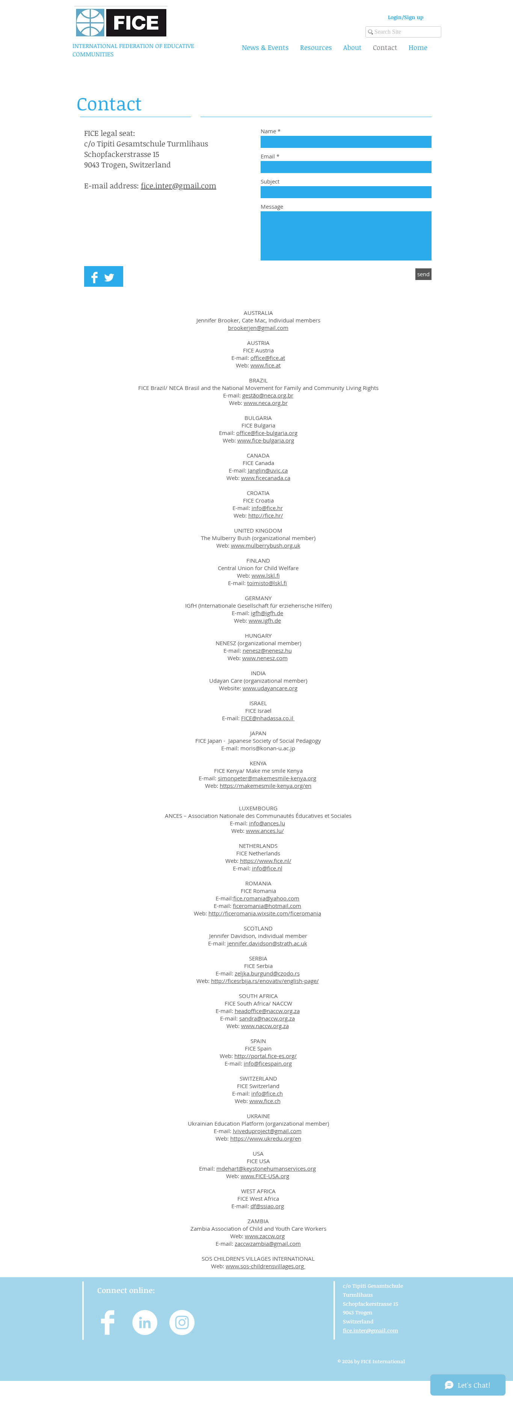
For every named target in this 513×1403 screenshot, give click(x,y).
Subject (270, 181)
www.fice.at (265, 365)
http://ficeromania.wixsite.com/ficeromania (264, 913)
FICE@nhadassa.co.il (268, 718)
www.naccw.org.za (265, 1026)
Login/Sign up (406, 17)
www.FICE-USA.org (265, 1176)
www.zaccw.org (265, 1236)
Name (268, 131)
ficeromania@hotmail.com (267, 905)
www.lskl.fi (266, 575)
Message (272, 206)
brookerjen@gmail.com (258, 327)
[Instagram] (182, 1322)
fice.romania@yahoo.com (266, 898)
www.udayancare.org (270, 688)
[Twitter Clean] (109, 277)
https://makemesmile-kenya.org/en (265, 785)
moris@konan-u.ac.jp (267, 748)
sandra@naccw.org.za (267, 1018)
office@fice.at (267, 357)
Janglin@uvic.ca (268, 470)
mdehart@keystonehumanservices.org (266, 1168)
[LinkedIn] (144, 1322)
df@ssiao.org (267, 1206)
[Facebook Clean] (94, 277)
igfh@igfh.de (267, 613)
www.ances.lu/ (265, 830)
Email (268, 156)
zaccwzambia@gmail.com (268, 1243)
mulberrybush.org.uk (273, 545)
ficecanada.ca (273, 478)
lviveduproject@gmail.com (267, 1131)
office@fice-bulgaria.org (266, 433)
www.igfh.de (265, 620)
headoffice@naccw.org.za (267, 1011)
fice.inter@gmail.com (178, 185)
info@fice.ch (267, 1093)
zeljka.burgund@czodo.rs (267, 973)
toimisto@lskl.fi (267, 583)
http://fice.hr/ (265, 515)
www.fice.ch (265, 1101)
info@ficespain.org (268, 1063)
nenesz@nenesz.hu (267, 650)
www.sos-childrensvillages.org (265, 1266)
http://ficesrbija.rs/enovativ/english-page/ (265, 981)
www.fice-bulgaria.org (265, 440)
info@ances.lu (267, 823)
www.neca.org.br (266, 402)
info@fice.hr (267, 508)
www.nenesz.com (265, 658)
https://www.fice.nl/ (265, 860)
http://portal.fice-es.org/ (265, 1056)
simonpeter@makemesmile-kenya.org (267, 778)
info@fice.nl (267, 868)
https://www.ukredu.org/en (265, 1138)
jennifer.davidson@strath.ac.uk (267, 943)
